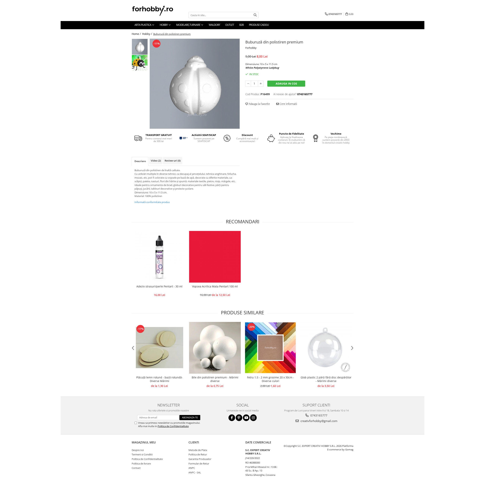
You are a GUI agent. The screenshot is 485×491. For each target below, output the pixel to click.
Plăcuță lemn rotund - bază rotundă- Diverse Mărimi (159, 379)
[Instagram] (253, 417)
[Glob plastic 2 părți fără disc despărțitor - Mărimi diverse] (326, 348)
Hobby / (147, 34)
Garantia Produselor (200, 459)
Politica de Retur (198, 454)
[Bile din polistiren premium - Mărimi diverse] (215, 348)
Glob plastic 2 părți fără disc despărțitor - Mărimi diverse (326, 379)
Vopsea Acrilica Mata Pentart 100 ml (215, 286)
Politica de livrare (141, 463)
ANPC (192, 468)
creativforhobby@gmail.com (318, 421)
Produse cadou (259, 25)
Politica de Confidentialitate (173, 426)
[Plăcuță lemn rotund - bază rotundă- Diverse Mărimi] (159, 347)
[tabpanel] (195, 84)
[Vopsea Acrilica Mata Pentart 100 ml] (215, 257)
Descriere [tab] (140, 161)
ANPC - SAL (195, 472)
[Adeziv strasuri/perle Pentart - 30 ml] (159, 257)
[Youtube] (246, 417)
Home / (137, 34)
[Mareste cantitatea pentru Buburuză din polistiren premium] (261, 84)
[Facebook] (231, 417)
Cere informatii (288, 104)
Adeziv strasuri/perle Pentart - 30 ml (159, 286)
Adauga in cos (286, 83)
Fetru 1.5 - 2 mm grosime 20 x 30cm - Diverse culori (270, 379)
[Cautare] (255, 15)
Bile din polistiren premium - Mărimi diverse (215, 379)
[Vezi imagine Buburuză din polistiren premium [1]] (140, 63)
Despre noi (138, 450)
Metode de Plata (198, 450)
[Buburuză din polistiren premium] (195, 84)
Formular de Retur (199, 463)
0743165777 (318, 415)
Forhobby (251, 47)
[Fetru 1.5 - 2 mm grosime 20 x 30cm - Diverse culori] (270, 348)
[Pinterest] (239, 417)
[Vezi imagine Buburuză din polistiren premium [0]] (140, 47)
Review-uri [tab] (173, 160)
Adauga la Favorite (259, 104)
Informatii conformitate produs (152, 202)
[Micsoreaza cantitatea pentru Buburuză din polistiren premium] (248, 84)
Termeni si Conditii (142, 454)
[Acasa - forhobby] (156, 10)
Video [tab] (156, 160)
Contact (136, 468)
